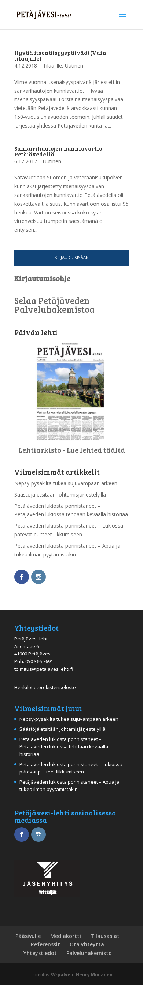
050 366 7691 (39, 661)
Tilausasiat (105, 935)
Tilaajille (52, 65)
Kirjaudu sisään (72, 257)
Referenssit (45, 944)
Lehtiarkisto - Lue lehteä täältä (71, 450)
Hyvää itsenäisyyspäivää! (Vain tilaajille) (60, 55)
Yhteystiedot (40, 953)
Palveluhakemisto (89, 953)
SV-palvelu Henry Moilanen (81, 974)
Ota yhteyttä (87, 944)
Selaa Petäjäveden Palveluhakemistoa (54, 304)
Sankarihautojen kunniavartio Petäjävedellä (58, 151)
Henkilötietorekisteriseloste (45, 687)
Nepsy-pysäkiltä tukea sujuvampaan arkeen (65, 483)
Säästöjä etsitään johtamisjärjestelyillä (60, 494)
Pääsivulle (28, 935)
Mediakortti (65, 935)
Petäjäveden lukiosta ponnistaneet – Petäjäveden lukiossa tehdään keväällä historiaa (63, 747)
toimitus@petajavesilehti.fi (43, 669)
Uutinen (74, 65)
